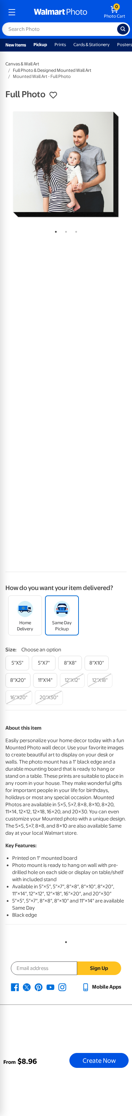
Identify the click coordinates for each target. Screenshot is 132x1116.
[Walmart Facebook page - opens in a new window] (15, 987)
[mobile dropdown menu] (12, 12)
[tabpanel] (66, 164)
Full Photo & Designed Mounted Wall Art (52, 70)
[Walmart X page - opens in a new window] (27, 987)
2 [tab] (64, 230)
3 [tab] (74, 230)
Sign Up (99, 968)
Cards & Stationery (91, 44)
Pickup (40, 44)
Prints (60, 44)
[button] (53, 95)
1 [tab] (54, 230)
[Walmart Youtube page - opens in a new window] (50, 987)
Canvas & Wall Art (22, 63)
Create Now (99, 1060)
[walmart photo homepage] (60, 12)
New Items (15, 44)
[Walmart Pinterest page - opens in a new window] (39, 987)
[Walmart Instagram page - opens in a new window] (62, 987)
